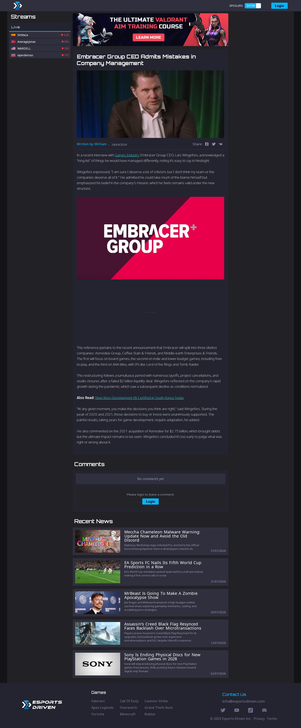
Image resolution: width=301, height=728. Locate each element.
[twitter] (214, 144)
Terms (272, 718)
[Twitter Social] (223, 711)
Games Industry (127, 155)
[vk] (221, 144)
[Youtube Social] (236, 711)
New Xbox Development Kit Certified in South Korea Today (139, 397)
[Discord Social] (250, 711)
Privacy (259, 718)
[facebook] (207, 144)
